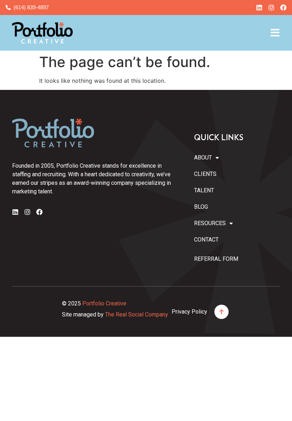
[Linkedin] (259, 7)
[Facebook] (283, 7)
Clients (205, 174)
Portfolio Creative (104, 303)
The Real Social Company (136, 314)
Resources (209, 223)
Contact (206, 239)
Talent (204, 190)
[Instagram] (271, 7)
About (203, 157)
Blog (201, 206)
